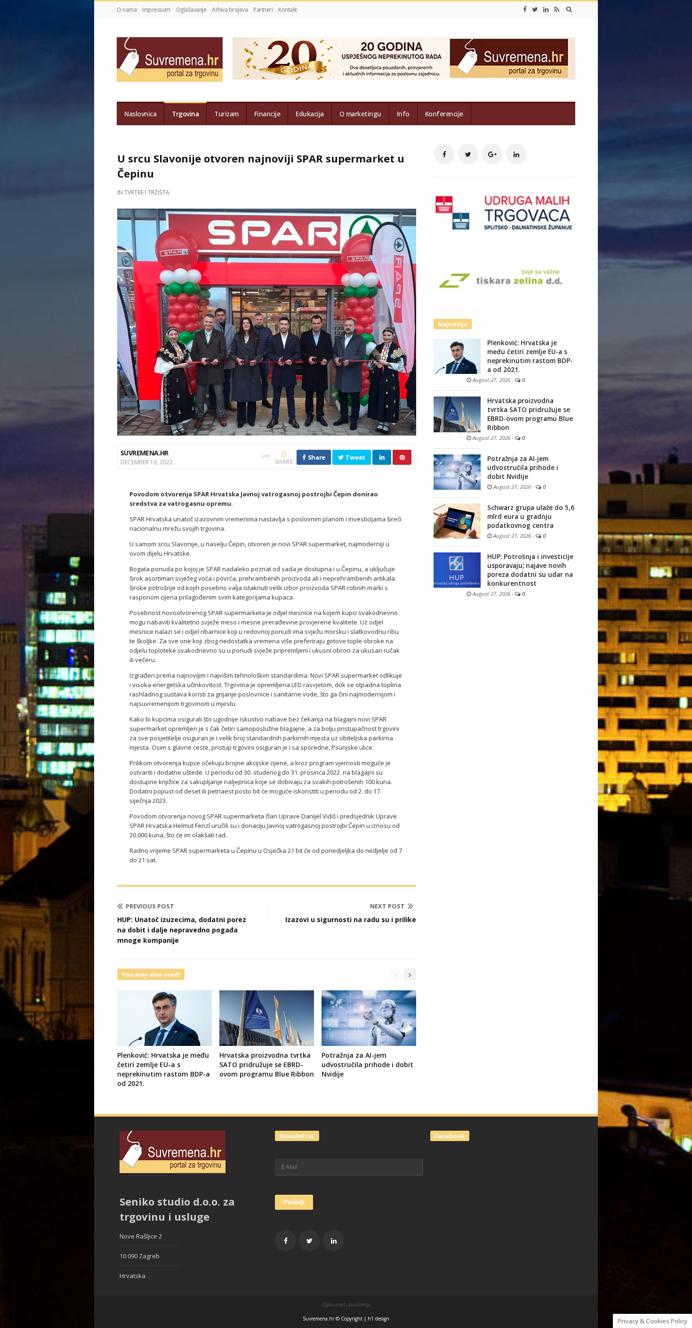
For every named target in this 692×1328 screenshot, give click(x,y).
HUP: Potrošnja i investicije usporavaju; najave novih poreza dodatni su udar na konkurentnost (530, 570)
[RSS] (556, 9)
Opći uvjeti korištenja (346, 1304)
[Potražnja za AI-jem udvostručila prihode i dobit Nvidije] (457, 471)
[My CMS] (170, 59)
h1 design (378, 1318)
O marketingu (360, 114)
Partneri (263, 10)
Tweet (355, 457)
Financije (267, 114)
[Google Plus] (492, 154)
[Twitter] (535, 9)
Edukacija (310, 114)
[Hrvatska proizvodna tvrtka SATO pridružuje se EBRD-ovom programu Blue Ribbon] (457, 414)
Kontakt (287, 10)
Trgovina (185, 114)
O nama (127, 10)
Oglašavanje (191, 10)
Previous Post (150, 906)
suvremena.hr (145, 452)
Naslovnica (140, 114)
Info (403, 114)
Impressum (156, 10)
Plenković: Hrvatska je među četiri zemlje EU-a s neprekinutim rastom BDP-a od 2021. (163, 1069)
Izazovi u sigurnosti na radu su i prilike (350, 919)
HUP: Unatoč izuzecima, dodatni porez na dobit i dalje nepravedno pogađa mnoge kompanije (181, 930)
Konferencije (444, 114)
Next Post (387, 906)
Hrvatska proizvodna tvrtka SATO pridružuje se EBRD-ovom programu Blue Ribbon (266, 1064)
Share (315, 457)
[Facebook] (525, 9)
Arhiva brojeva (230, 10)
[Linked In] (546, 9)
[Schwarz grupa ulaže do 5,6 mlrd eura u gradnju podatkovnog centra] (457, 520)
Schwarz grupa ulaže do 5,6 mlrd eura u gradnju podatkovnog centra (530, 516)
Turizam (226, 114)
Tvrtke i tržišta (146, 192)
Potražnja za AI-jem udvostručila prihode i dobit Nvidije (367, 1064)
